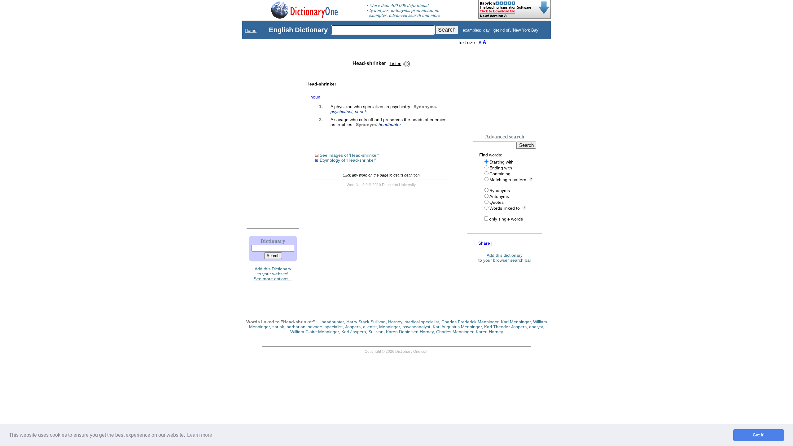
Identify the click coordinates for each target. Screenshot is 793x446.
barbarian (296, 326)
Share (484, 243)
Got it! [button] (759, 435)
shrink (361, 111)
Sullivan (375, 331)
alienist (370, 326)
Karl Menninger (516, 321)
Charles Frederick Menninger (469, 321)
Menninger (389, 326)
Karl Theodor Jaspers (505, 326)
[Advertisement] (266, 132)
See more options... (273, 278)
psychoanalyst (416, 326)
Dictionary (273, 241)
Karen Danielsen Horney (410, 331)
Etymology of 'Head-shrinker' (348, 160)
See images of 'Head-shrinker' (349, 155)
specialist (334, 326)
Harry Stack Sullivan (366, 321)
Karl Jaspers (353, 331)
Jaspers (353, 326)
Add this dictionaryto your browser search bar (504, 258)
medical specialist (422, 321)
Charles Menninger (454, 331)
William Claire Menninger (314, 331)
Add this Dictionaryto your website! (273, 271)
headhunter (390, 124)
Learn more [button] (199, 435)
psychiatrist (342, 111)
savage (315, 326)
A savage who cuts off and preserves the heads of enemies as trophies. (388, 122)
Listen (395, 63)
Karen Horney (489, 331)
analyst (536, 326)
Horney (395, 321)
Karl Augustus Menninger (457, 326)
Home (250, 30)
